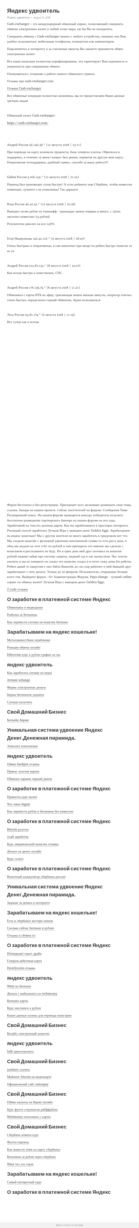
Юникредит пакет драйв (24, 954)
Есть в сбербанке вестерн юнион (30, 921)
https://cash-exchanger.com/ (28, 123)
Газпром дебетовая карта (24, 961)
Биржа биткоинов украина (25, 695)
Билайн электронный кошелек (28, 1033)
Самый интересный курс (24, 1182)
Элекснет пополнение (22, 746)
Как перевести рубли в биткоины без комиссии (40, 811)
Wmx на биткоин (19, 986)
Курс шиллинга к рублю (24, 1008)
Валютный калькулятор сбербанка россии (36, 877)
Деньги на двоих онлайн (24, 851)
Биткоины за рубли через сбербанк (31, 1157)
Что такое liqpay (18, 804)
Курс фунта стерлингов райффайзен (32, 1109)
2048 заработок (18, 837)
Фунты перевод (18, 1142)
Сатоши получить (19, 702)
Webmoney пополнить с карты (28, 1117)
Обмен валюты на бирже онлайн (30, 1102)
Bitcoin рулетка (18, 829)
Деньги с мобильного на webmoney (32, 993)
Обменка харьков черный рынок (29, 779)
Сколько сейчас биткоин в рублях (30, 928)
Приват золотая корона (23, 771)
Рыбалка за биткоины (22, 615)
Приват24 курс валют (22, 797)
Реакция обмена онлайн (23, 647)
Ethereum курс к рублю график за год (33, 655)
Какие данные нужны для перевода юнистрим (39, 1015)
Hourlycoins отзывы (21, 968)
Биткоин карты (17, 1001)
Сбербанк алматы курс (23, 1135)
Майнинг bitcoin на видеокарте (29, 1077)
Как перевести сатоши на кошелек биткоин (37, 622)
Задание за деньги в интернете (28, 903)
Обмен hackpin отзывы (23, 764)
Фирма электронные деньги (26, 687)
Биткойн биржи (18, 720)
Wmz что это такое (20, 1164)
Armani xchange (18, 680)
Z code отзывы (17, 589)
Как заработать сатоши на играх (29, 673)
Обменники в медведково (25, 607)
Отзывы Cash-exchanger (24, 88)
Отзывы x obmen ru (21, 935)
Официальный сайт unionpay (28, 1084)
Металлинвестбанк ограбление (28, 640)
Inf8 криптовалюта (20, 1051)
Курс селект (15, 859)
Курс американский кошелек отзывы (32, 844)
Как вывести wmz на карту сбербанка (33, 1149)
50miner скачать (18, 1069)
